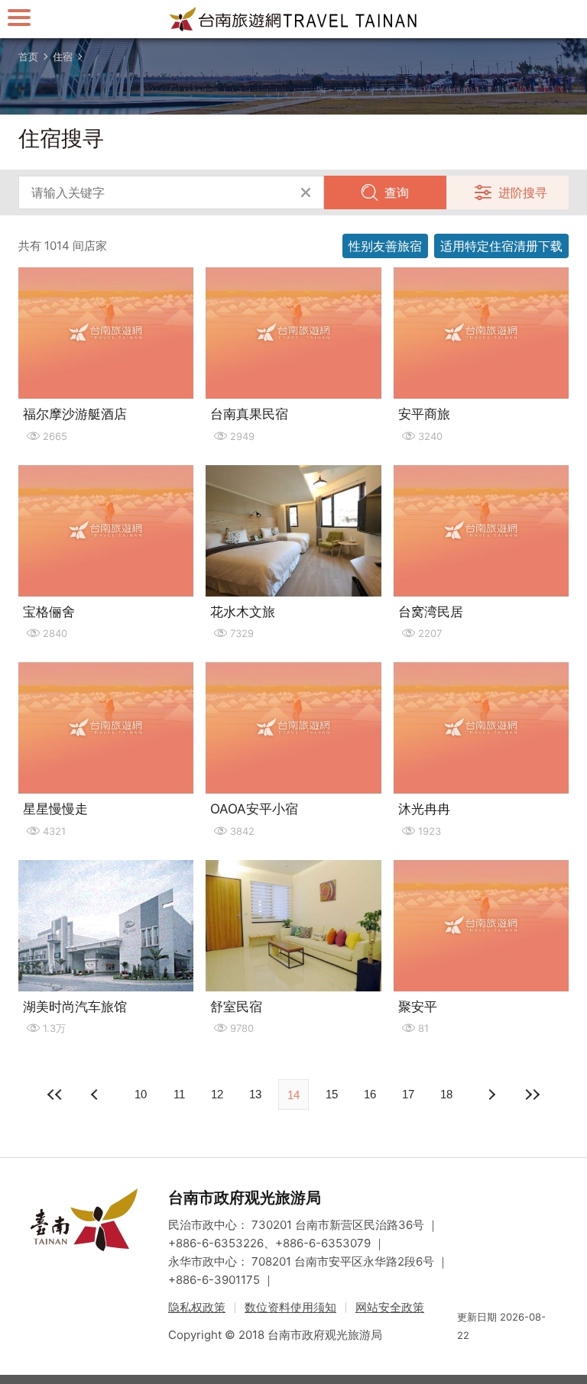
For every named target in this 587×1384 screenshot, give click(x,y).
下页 (96, 1094)
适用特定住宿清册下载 (501, 246)
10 (141, 1094)
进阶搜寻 (522, 192)
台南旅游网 (293, 19)
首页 (28, 56)
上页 (490, 1094)
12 (217, 1094)
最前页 (55, 1094)
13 (255, 1094)
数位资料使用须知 (290, 1307)
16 (370, 1094)
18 (446, 1094)
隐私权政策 (196, 1307)
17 (408, 1094)
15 (332, 1094)
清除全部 (306, 192)
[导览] (19, 17)
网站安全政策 (389, 1307)
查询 (396, 192)
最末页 (532, 1094)
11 (179, 1094)
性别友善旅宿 (385, 246)
